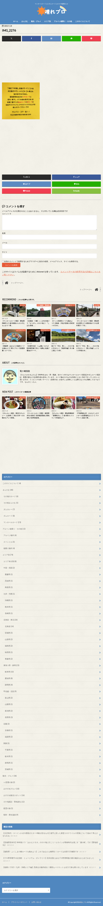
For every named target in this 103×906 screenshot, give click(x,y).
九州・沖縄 (9, 594)
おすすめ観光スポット (14, 795)
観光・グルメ (36, 21)
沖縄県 (9, 600)
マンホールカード (12, 522)
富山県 (9, 698)
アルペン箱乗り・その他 (63, 21)
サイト (4, 252)
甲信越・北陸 (10, 691)
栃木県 (9, 756)
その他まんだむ (11, 503)
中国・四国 (9, 568)
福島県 (9, 646)
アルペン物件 (10, 535)
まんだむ (24, 21)
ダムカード (9, 516)
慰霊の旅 (8, 808)
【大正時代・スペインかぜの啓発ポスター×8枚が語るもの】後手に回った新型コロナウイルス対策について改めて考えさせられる (50, 834)
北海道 (9, 626)
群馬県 (9, 763)
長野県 (9, 717)
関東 (6, 743)
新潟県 (9, 711)
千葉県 (9, 750)
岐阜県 (9, 672)
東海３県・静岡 (11, 665)
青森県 (9, 659)
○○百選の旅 (9, 782)
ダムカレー (9, 509)
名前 (4, 233)
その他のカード (11, 496)
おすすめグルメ (11, 789)
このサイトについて (82, 21)
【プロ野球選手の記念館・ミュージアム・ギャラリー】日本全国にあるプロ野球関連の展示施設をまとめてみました (48, 859)
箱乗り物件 (9, 548)
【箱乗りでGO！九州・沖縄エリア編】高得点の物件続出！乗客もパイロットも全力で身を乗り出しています (49, 867)
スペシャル (9, 542)
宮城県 (9, 633)
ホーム (15, 21)
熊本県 (9, 607)
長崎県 (9, 613)
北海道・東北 (10, 620)
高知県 (9, 581)
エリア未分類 (10, 561)
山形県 (9, 639)
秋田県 (9, 652)
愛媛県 (9, 574)
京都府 (9, 730)
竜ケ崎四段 (25, 371)
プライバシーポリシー (19, 902)
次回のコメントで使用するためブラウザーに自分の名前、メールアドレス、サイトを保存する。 (42, 261)
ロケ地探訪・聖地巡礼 (14, 802)
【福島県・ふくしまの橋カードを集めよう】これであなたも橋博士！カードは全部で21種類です (44, 851)
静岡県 (9, 685)
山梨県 (9, 704)
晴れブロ (83, 902)
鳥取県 (9, 587)
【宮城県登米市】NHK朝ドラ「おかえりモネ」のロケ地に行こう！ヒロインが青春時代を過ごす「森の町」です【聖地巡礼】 (50, 843)
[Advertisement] (51, 62)
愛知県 (9, 678)
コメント (6, 214)
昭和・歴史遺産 (11, 815)
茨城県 (9, 769)
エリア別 (47, 21)
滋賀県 (9, 737)
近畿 (6, 724)
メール (4, 243)
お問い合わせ (36, 902)
